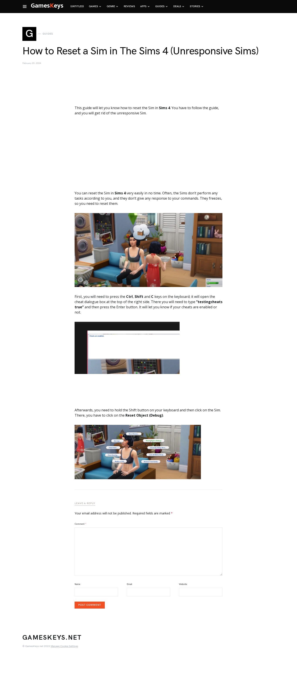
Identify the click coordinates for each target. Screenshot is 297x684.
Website (183, 584)
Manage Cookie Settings (64, 646)
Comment (80, 524)
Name (77, 584)
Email (129, 584)
